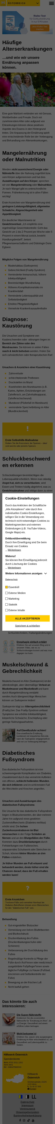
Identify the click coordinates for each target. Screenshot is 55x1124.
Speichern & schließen (27, 626)
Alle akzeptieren (27, 618)
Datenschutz (11, 579)
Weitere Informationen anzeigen (23, 573)
